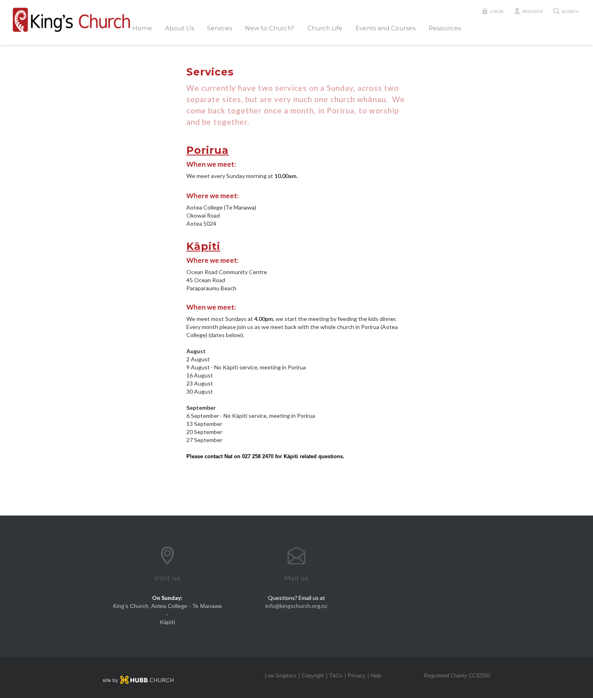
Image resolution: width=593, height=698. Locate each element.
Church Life (324, 28)
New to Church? (269, 28)
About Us (179, 28)
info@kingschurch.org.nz (296, 605)
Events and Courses (385, 28)
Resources (444, 28)
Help (376, 676)
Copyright (313, 676)
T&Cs (335, 676)
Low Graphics (280, 676)
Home (142, 28)
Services (219, 28)
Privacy (356, 676)
